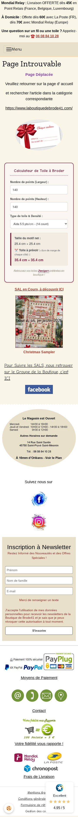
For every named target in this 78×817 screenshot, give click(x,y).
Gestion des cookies (39, 811)
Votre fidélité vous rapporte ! (39, 744)
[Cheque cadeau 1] (39, 134)
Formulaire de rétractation (39, 805)
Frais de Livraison (39, 777)
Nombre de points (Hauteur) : (29, 199)
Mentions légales (39, 792)
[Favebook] (39, 499)
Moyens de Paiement (39, 678)
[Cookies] (9, 808)
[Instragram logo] (39, 522)
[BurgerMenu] (8, 49)
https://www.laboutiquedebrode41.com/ (39, 108)
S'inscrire (39, 630)
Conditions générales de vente (39, 799)
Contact (39, 711)
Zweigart (43, 271)
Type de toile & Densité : (26, 216)
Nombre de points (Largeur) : (29, 182)
